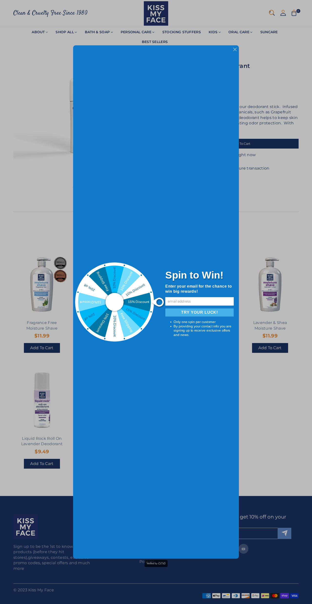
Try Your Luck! (199, 312)
